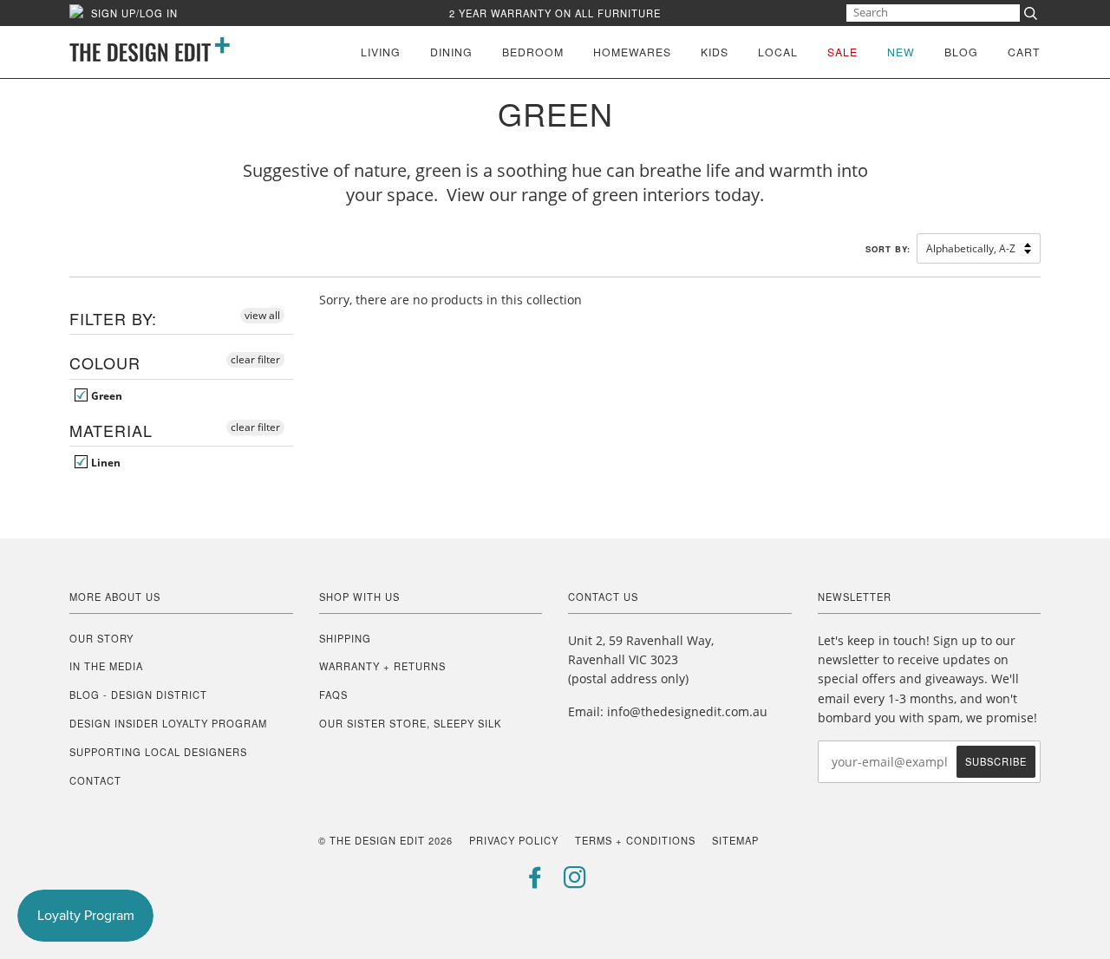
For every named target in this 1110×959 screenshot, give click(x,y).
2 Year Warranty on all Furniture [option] (555, 13)
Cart (1024, 51)
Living (381, 51)
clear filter (255, 359)
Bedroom (533, 51)
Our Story (101, 638)
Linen (104, 462)
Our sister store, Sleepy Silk (410, 723)
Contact (95, 780)
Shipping (345, 638)
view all (262, 315)
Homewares (632, 51)
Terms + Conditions (635, 840)
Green (105, 395)
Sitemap (735, 840)
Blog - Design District (138, 694)
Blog (961, 51)
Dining (451, 51)
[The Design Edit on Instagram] (575, 882)
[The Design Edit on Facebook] (535, 882)
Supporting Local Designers (158, 752)
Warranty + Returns (382, 666)
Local (778, 51)
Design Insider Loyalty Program (168, 723)
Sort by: (889, 249)
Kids (714, 51)
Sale (842, 51)
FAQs (333, 694)
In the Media (106, 666)
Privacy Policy (513, 840)
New (901, 51)
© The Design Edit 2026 (385, 840)
